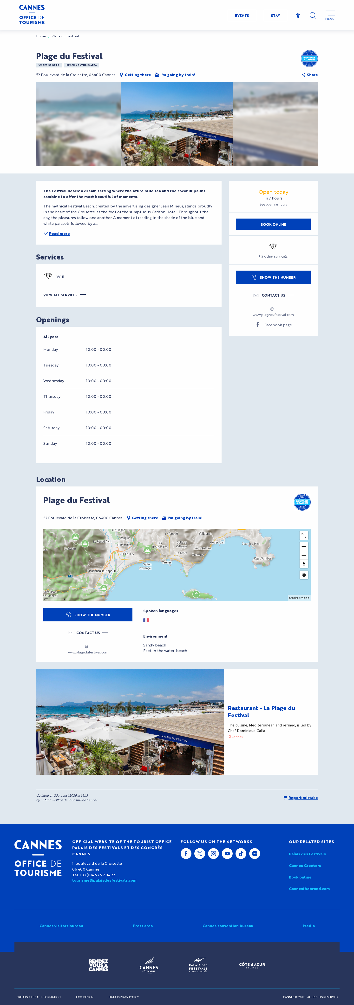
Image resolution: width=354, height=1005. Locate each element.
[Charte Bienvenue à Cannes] (309, 58)
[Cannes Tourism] (32, 15)
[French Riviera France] (252, 965)
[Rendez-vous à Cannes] (98, 965)
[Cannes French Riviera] (149, 965)
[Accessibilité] (298, 16)
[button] (313, 15)
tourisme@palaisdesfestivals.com (104, 880)
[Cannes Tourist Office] (38, 858)
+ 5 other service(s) (273, 256)
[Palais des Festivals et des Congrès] (198, 965)
